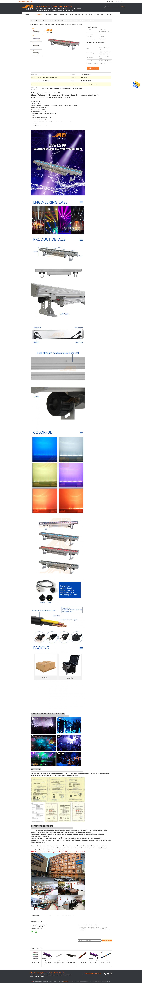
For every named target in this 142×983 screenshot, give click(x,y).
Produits (39, 14)
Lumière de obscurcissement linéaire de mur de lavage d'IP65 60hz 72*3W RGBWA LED (82, 964)
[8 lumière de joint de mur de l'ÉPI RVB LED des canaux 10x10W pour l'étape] (71, 955)
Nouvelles (110, 14)
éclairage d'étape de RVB (63, 916)
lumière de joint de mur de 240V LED (36, 961)
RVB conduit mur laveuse (47, 20)
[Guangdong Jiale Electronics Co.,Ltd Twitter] (111, 973)
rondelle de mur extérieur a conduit (49, 916)
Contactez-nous (86, 14)
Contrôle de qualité (75, 14)
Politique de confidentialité (43, 981)
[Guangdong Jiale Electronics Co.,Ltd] (27, 7)
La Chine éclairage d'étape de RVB (56, 981)
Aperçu (32, 20)
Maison (27, 14)
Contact (94, 68)
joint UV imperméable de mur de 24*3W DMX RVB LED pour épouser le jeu (59, 964)
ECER (108, 981)
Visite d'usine (63, 14)
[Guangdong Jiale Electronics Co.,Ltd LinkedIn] (105, 973)
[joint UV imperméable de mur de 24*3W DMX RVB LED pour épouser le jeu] (59, 955)
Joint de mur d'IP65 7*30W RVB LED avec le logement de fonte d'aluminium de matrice (94, 964)
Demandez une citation (111, 1)
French (121, 1)
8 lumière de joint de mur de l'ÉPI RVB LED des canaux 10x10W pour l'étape (70, 963)
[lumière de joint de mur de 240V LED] (35, 955)
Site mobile (35, 981)
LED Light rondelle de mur (75, 916)
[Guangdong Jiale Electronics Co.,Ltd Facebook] (108, 973)
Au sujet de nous (51, 14)
